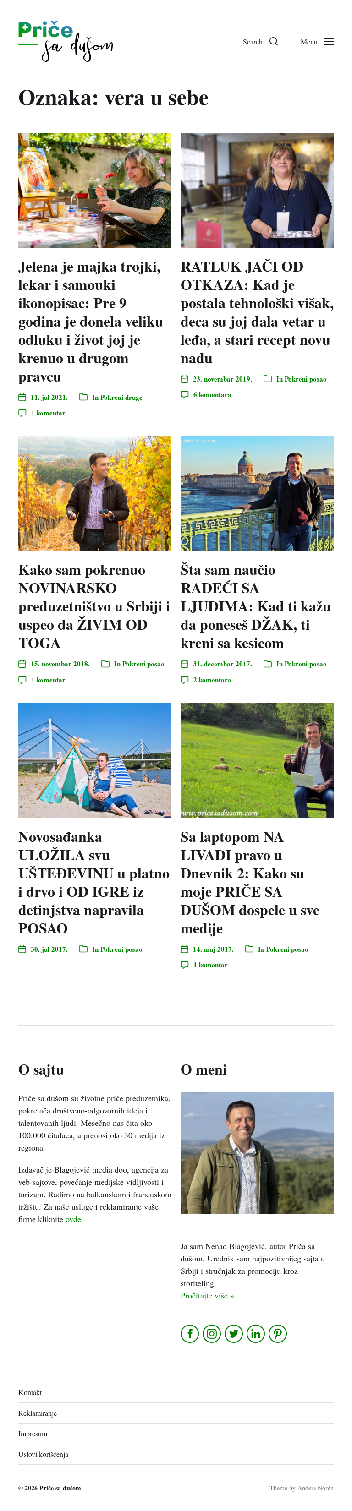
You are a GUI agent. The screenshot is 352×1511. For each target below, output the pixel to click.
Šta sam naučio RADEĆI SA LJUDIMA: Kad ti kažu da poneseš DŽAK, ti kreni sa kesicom (256, 605)
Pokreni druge (121, 397)
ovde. (74, 1218)
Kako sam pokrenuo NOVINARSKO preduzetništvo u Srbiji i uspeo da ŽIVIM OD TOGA (94, 605)
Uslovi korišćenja (43, 1454)
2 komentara (212, 680)
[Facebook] (190, 1334)
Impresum (32, 1433)
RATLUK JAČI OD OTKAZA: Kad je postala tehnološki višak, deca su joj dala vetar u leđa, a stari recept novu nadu (257, 311)
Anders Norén (315, 1488)
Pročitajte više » (207, 1295)
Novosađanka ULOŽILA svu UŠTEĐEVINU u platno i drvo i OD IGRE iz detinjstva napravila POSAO (94, 881)
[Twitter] (234, 1334)
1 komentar (48, 413)
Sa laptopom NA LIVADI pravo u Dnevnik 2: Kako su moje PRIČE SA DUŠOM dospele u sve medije (250, 881)
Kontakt (30, 1392)
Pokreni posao (306, 379)
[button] (260, 41)
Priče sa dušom (60, 1488)
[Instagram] (212, 1334)
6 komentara (212, 394)
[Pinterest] (278, 1334)
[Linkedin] (256, 1334)
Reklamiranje (37, 1413)
